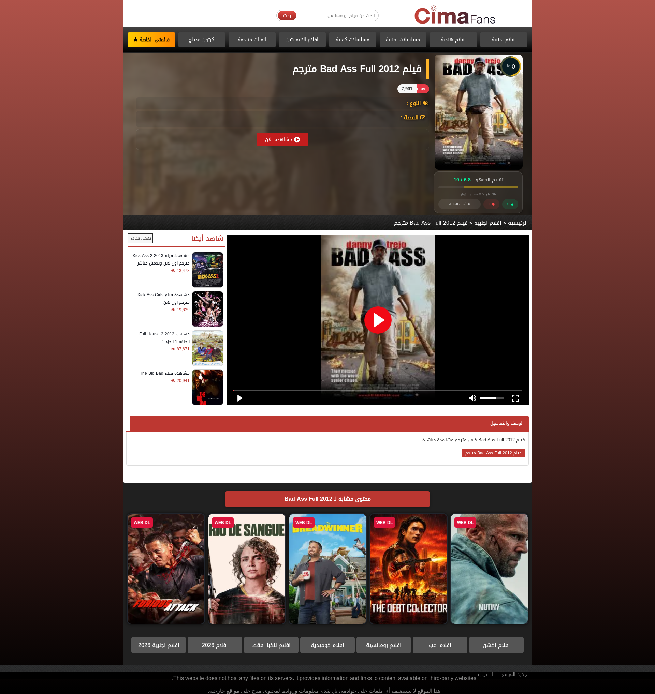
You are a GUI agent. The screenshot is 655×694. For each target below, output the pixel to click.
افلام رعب (440, 645)
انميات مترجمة (252, 39)
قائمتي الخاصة (154, 39)
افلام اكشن (496, 645)
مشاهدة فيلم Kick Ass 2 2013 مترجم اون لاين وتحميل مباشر (161, 259)
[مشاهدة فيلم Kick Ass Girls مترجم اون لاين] (206, 309)
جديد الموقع (514, 674)
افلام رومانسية (384, 645)
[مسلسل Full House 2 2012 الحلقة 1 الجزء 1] (206, 348)
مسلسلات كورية (352, 39)
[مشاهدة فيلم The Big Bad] (206, 387)
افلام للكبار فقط (271, 645)
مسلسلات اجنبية (403, 39)
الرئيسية (518, 222)
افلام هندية (453, 39)
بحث (287, 15)
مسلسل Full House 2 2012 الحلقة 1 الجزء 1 (164, 337)
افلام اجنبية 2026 (158, 645)
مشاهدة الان (278, 139)
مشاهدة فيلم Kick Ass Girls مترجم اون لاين (163, 298)
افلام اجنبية (504, 39)
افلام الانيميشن (302, 39)
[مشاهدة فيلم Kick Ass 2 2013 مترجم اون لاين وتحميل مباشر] (206, 270)
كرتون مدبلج (201, 39)
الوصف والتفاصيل (507, 423)
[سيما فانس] (455, 15)
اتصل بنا (484, 674)
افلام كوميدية (327, 645)
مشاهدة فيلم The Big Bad (165, 373)
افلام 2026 (215, 645)
